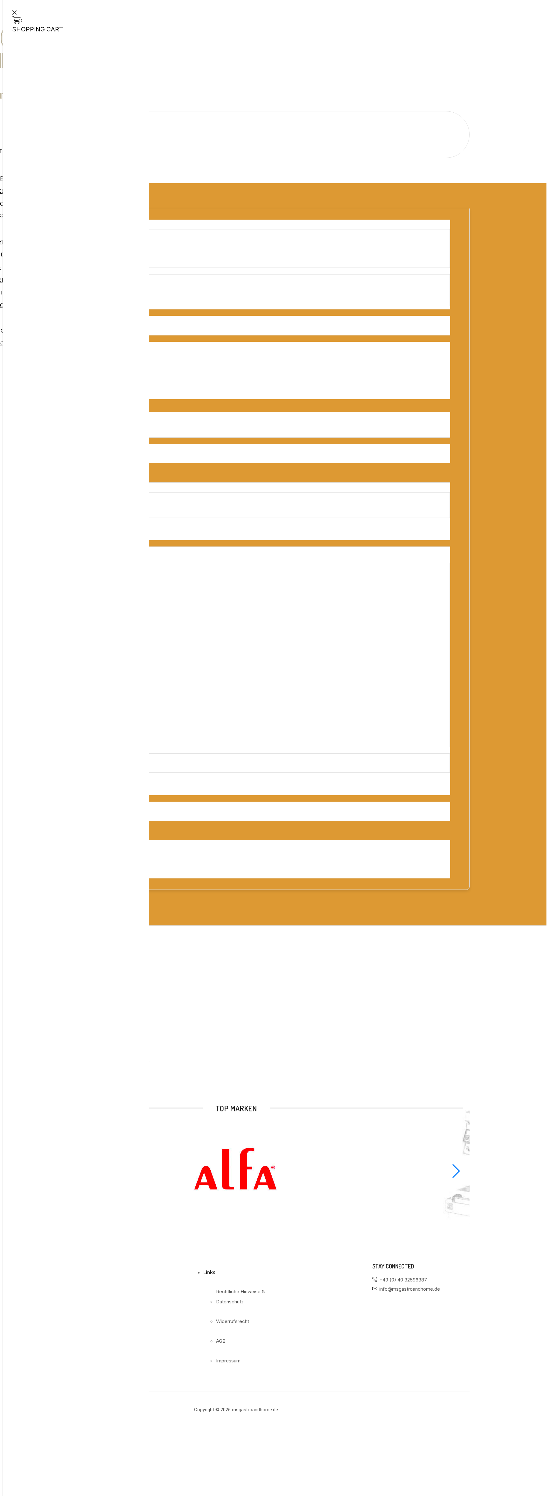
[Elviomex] (236, 1216)
